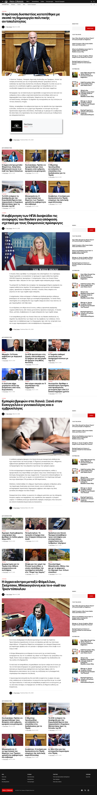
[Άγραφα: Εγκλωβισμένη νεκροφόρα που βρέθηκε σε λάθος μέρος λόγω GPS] (12, 524)
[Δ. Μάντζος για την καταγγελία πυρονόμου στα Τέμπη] (59, 740)
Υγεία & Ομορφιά (32, 4)
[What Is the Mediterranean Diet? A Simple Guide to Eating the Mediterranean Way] (75, 92)
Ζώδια (19, 4)
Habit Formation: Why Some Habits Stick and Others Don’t (82, 44)
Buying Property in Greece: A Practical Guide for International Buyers (81, 63)
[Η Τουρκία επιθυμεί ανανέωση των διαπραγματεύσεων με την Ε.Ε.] (59, 345)
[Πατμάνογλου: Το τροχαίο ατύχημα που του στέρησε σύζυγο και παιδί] (35, 524)
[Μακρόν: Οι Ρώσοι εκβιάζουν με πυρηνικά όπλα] (12, 345)
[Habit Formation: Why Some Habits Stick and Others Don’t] (75, 84)
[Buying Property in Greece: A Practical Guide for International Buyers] (75, 112)
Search (74, 225)
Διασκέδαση (30, 779)
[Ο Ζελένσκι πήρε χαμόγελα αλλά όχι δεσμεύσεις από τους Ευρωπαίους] (12, 374)
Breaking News (5, 781)
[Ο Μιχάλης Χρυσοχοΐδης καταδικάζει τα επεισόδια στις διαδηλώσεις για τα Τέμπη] (59, 156)
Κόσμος (13, 4)
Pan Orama (28, 124)
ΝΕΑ (3, 774)
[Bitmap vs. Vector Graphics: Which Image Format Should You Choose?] (75, 103)
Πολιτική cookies (57, 781)
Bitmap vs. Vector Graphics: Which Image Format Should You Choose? (82, 56)
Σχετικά (88, 776)
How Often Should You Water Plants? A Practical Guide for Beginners (83, 39)
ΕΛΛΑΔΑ (29, 774)
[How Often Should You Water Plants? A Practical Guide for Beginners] (75, 75)
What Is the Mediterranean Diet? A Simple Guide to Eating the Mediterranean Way (82, 51)
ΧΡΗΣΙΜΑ (88, 774)
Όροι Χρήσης (56, 779)
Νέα (24, 4)
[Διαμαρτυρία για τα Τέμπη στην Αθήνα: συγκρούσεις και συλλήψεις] (12, 555)
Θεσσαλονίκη (30, 776)
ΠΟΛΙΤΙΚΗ (55, 774)
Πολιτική (4, 11)
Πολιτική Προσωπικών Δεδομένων (61, 776)
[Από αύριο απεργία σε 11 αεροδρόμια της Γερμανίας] (35, 374)
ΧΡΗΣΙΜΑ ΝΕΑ (5, 4)
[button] (3, 1)
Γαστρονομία (30, 781)
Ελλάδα (4, 398)
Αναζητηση (75, 23)
